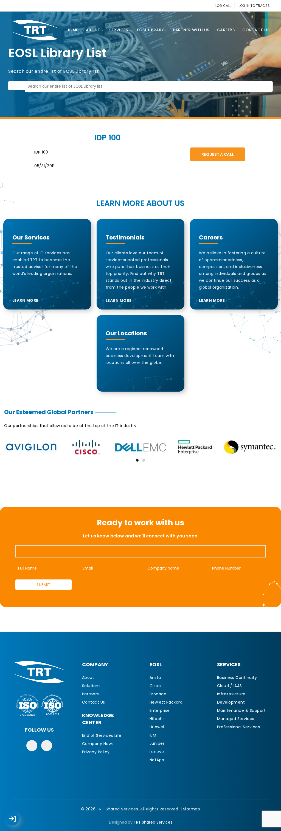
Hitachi (157, 718)
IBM (153, 735)
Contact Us (255, 30)
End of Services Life (102, 735)
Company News (98, 743)
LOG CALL (223, 5)
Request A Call (217, 154)
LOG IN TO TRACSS (254, 5)
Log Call (17, 815)
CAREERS (226, 30)
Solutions (91, 685)
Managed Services (235, 718)
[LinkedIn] (46, 745)
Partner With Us (191, 30)
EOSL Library (150, 30)
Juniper (157, 743)
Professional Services (238, 727)
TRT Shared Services (153, 822)
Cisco (155, 685)
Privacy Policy (96, 752)
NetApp (157, 760)
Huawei (157, 727)
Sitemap (191, 809)
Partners (90, 694)
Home (72, 30)
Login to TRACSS (18, 821)
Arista (155, 677)
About (93, 30)
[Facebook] (31, 745)
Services (118, 30)
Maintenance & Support (241, 710)
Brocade (158, 694)
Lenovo (157, 751)
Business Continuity (237, 677)
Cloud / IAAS (229, 685)
